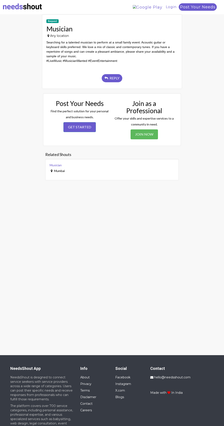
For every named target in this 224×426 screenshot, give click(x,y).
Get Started (79, 127)
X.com (120, 390)
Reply (114, 78)
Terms (85, 390)
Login (171, 7)
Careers (86, 410)
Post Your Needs (197, 7)
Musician (56, 165)
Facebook (122, 377)
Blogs (119, 397)
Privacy (85, 384)
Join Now (144, 134)
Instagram (123, 384)
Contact (86, 404)
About (85, 377)
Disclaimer (88, 397)
